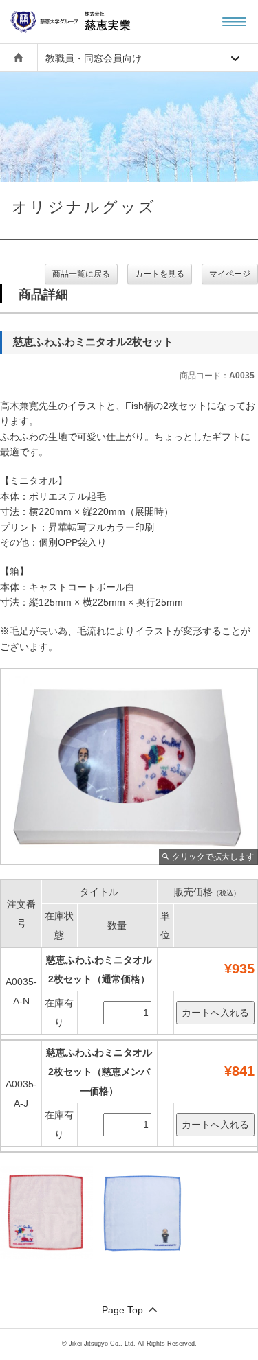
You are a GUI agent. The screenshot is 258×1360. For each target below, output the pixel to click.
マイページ (229, 274)
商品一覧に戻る (81, 274)
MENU (234, 21)
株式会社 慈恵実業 (86, 21)
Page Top (122, 1309)
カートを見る (159, 274)
